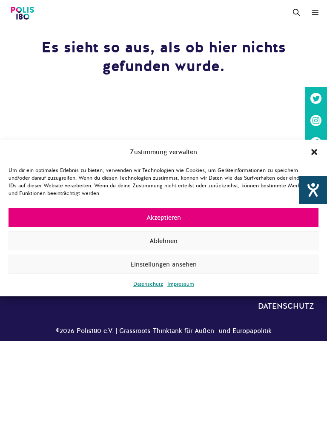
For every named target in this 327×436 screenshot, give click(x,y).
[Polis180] (22, 13)
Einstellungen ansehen (163, 264)
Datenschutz (148, 284)
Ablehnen (163, 241)
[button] (314, 152)
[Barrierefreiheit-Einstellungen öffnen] (313, 190)
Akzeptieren (163, 217)
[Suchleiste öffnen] (296, 13)
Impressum (180, 284)
